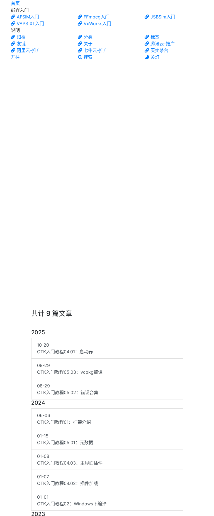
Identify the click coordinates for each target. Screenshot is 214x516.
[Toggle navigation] (203, 7)
